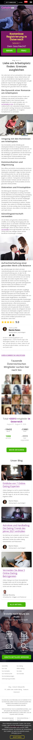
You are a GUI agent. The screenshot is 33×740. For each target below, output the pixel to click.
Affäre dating (20, 668)
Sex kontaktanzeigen (8, 676)
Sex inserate (20, 673)
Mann (9, 50)
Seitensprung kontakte (8, 679)
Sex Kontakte (6, 671)
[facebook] (10, 335)
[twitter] (13, 335)
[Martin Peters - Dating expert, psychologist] (5, 329)
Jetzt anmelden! (11, 2)
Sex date (19, 671)
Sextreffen (5, 666)
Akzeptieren (17, 737)
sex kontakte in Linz (7, 104)
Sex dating (20, 666)
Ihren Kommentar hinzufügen (13, 355)
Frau (23, 50)
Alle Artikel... (16, 604)
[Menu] (31, 2)
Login (20, 2)
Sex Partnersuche (7, 673)
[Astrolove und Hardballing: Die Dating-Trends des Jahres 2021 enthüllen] (16, 514)
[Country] (25, 2)
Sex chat (4, 668)
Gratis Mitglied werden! (16, 657)
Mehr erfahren (16, 450)
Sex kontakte (5, 229)
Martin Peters (14, 330)
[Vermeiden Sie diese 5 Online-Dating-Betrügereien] (16, 559)
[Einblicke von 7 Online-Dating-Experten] (16, 472)
